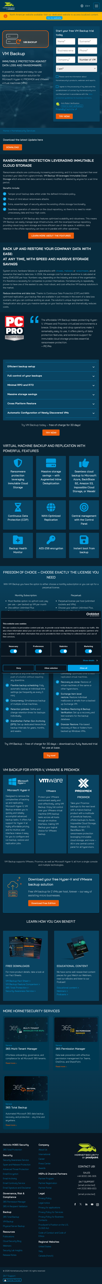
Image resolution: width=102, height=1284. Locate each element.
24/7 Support (9, 1276)
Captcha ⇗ (66, 109)
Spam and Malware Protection (16, 1164)
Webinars (7, 1245)
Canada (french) (46, 1255)
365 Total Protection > (17, 987)
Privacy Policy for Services (51, 1212)
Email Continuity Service (14, 1183)
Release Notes (9, 1255)
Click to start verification (72, 106)
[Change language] (85, 5)
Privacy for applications (49, 1207)
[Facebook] (75, 1204)
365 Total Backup (16, 1107)
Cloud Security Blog (12, 1241)
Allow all (83, 668)
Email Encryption (10, 1174)
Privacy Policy (45, 1198)
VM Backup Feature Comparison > (23, 984)
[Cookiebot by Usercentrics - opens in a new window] (88, 615)
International (44, 1154)
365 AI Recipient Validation (15, 1206)
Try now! (51, 755)
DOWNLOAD (12, 147)
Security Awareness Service (16, 1160)
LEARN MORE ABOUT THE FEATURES (51, 235)
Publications (8, 1236)
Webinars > (62, 991)
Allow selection (51, 668)
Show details (88, 660)
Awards (42, 1168)
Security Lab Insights (12, 1250)
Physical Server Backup (14, 1226)
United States (45, 1246)
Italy (41, 1251)
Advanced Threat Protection (16, 1169)
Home (6, 130)
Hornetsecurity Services (23, 130)
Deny (18, 668)
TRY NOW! (51, 432)
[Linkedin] (86, 1204)
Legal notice (44, 1203)
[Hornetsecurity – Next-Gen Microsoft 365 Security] (8, 6)
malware (68, 270)
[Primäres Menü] (96, 6)
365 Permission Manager (70, 1048)
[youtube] (92, 1204)
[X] (81, 1204)
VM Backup (8, 1221)
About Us (43, 1149)
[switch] (38, 651)
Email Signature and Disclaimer (17, 1187)
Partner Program (46, 1178)
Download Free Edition (43, 903)
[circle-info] (5, 16)
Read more (10, 1063)
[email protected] (86, 1185)
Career (42, 1159)
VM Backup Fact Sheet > (18, 980)
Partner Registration (48, 1183)
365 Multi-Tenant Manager (21, 1048)
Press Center (45, 1163)
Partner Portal (45, 1187)
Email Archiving (10, 1178)
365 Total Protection (12, 1149)
